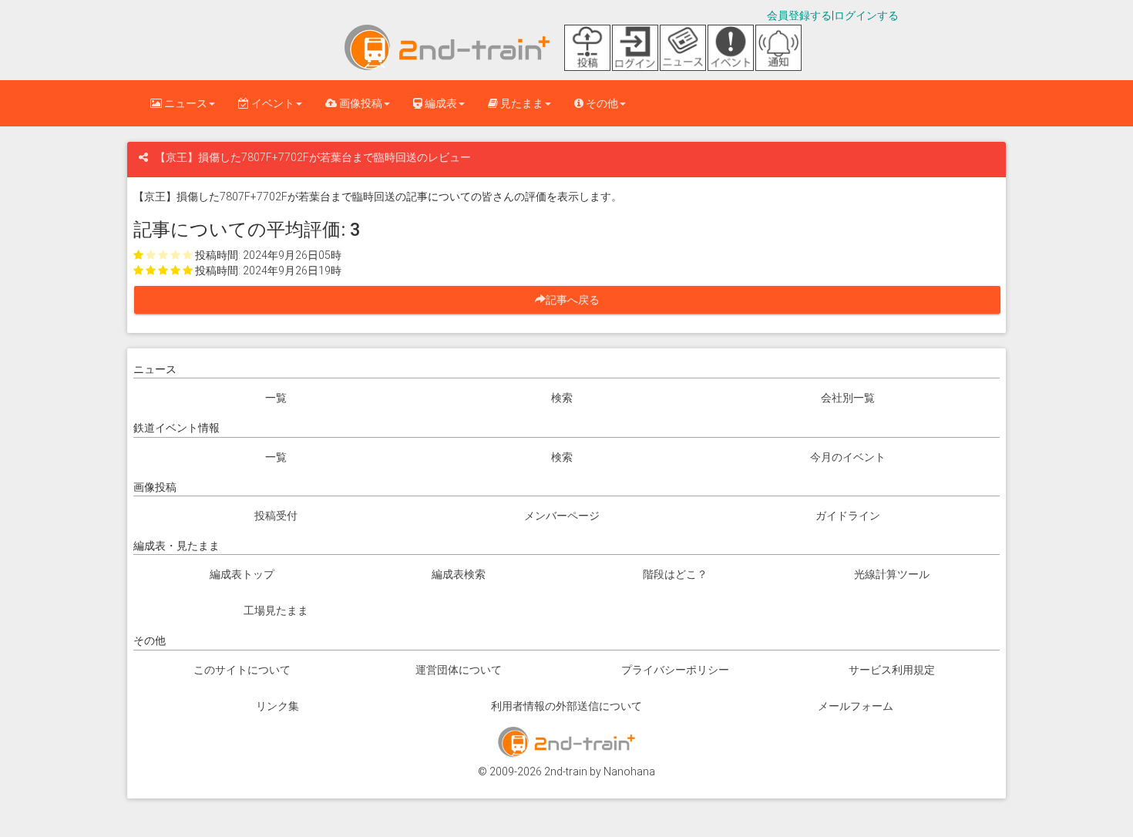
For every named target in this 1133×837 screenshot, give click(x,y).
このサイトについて (242, 670)
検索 (562, 398)
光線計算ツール (892, 574)
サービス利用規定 (892, 670)
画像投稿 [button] (359, 103)
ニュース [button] (184, 103)
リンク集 (277, 706)
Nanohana (629, 771)
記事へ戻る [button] (578, 300)
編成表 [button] (439, 103)
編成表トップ (242, 574)
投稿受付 (276, 515)
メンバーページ (562, 515)
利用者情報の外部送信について (566, 706)
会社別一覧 (848, 398)
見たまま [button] (520, 103)
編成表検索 (459, 574)
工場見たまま (276, 610)
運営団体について (458, 670)
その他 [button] (600, 103)
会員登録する (799, 15)
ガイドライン (847, 515)
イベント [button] (271, 103)
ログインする (866, 15)
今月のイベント (848, 457)
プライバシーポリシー (675, 670)
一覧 (276, 398)
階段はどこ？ (675, 574)
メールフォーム (855, 706)
